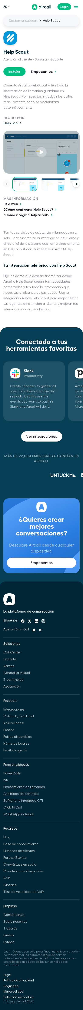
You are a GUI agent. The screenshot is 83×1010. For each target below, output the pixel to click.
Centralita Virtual (16, 673)
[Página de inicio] (41, 7)
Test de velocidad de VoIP (23, 891)
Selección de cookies (18, 997)
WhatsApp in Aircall (18, 814)
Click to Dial (12, 807)
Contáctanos (13, 914)
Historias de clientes (19, 851)
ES (5, 7)
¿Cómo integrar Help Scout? (26, 215)
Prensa (8, 935)
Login (64, 7)
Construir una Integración (23, 871)
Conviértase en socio (19, 864)
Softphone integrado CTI (23, 800)
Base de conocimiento (21, 844)
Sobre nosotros (15, 921)
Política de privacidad (18, 980)
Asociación (12, 686)
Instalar (14, 71)
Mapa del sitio (13, 991)
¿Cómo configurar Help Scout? (28, 209)
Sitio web (10, 204)
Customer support (23, 20)
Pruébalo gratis (15, 750)
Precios (8, 730)
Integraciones (13, 709)
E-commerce (13, 679)
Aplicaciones (13, 723)
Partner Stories (14, 857)
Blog (6, 837)
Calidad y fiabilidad (18, 716)
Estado (8, 942)
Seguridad (10, 986)
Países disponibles (17, 736)
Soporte (9, 659)
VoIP (6, 878)
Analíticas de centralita (21, 794)
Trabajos (10, 928)
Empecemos (42, 71)
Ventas (8, 666)
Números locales (16, 743)
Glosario (10, 885)
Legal (7, 975)
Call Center (12, 652)
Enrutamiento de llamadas (24, 787)
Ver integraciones (41, 436)
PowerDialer (12, 773)
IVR (5, 780)
